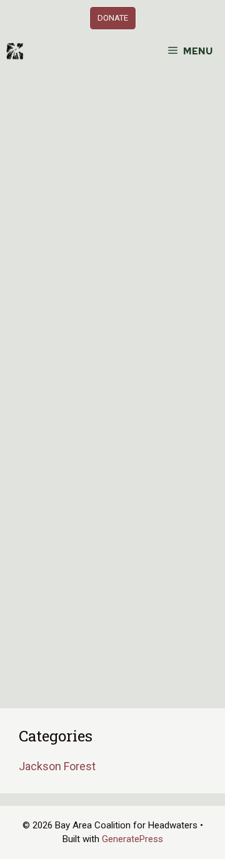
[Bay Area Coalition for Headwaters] (15, 51)
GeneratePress (132, 839)
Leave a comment (81, 654)
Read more (58, 590)
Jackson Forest (57, 766)
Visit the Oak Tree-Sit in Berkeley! (105, 222)
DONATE (113, 18)
